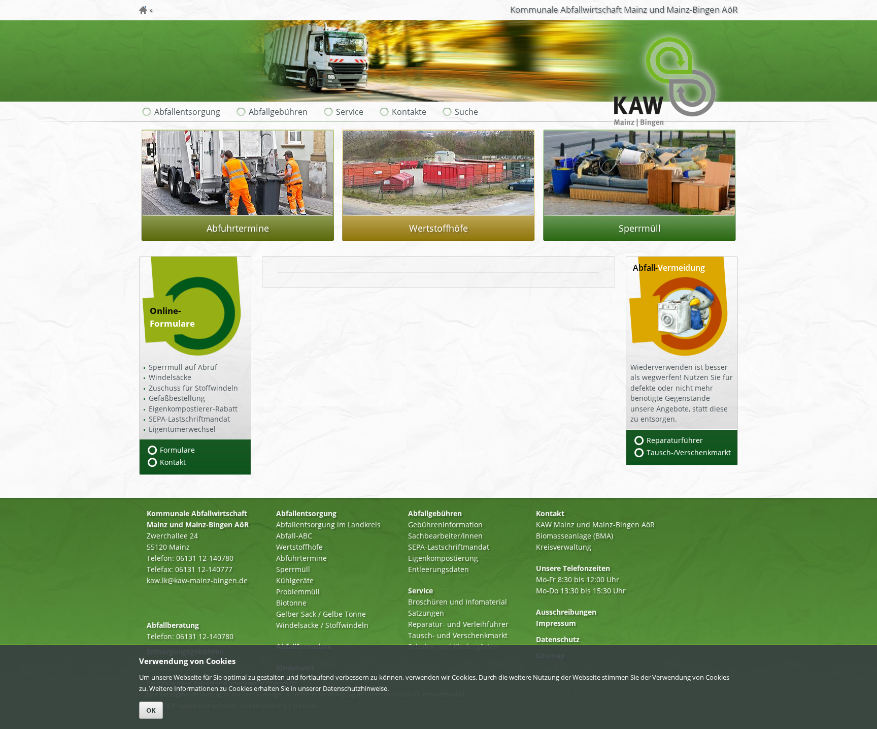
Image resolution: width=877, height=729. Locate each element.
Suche (466, 111)
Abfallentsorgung (187, 111)
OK (151, 710)
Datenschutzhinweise (355, 688)
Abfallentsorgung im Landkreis (328, 524)
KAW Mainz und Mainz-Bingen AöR (595, 524)
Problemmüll (298, 591)
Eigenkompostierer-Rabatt (193, 409)
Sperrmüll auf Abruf (183, 367)
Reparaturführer (675, 440)
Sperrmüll (293, 569)
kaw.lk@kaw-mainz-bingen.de (197, 580)
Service (349, 111)
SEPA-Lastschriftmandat (189, 419)
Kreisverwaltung (563, 547)
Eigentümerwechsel (182, 429)
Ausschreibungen (566, 612)
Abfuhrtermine (301, 558)
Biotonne (291, 603)
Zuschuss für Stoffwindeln (193, 388)
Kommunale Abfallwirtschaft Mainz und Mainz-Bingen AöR (624, 9)
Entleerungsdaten (438, 569)
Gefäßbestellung (177, 398)
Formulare (177, 450)
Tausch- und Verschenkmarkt (458, 635)
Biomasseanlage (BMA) (574, 536)
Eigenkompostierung (443, 558)
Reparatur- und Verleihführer (458, 624)
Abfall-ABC (294, 536)
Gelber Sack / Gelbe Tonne (321, 614)
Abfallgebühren (278, 111)
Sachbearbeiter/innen (445, 536)
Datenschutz (558, 639)
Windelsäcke (170, 377)
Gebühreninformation (445, 524)
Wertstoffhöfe (299, 547)
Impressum (556, 623)
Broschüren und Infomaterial (457, 602)
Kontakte (409, 111)
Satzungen (426, 613)
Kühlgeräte (295, 580)
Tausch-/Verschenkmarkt (689, 452)
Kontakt (173, 462)
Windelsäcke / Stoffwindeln (322, 625)
